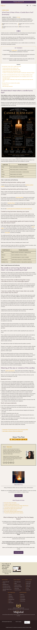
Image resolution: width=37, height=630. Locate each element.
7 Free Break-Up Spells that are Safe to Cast (13, 507)
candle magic (14, 50)
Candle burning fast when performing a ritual (11, 69)
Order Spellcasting (18, 552)
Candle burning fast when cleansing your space (11, 71)
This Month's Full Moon (6, 586)
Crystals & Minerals (18, 589)
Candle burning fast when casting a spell (10, 68)
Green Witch (28, 586)
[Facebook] (11, 439)
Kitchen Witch (28, 583)
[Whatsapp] (18, 439)
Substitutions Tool (5, 584)
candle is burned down (10, 370)
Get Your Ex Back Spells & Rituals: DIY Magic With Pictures (16, 505)
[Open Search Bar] (30, 5)
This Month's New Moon (7, 587)
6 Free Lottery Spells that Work (10, 510)
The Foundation (22, 599)
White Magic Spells (18, 581)
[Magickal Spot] (2, 5)
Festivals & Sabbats (18, 585)
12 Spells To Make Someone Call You (11, 504)
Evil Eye (27, 588)
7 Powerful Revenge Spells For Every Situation (13, 512)
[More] (25, 439)
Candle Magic (5, 10)
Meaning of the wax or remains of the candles (11, 83)
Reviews (10, 601)
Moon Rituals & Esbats (18, 586)
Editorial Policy (22, 601)
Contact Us (18, 2)
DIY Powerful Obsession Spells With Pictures (13, 511)
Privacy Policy (22, 596)
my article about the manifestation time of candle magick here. (19, 208)
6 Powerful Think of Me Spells (10, 502)
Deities (16, 583)
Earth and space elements (7, 86)
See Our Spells (18, 495)
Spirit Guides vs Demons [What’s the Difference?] (12, 431)
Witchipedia (10, 596)
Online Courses (11, 602)
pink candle (7, 232)
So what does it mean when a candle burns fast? (11, 66)
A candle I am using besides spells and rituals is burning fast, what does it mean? (18, 72)
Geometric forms (5, 84)
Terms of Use (22, 597)
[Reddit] (15, 439)
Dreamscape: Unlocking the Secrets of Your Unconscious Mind (15, 429)
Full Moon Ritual (11, 203)
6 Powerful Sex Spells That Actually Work (13, 508)
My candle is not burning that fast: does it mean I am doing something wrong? (17, 74)
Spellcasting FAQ (11, 599)
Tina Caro (18, 17)
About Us (10, 594)
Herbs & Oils (28, 589)
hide (20, 64)
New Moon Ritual (19, 197)
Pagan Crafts (28, 585)
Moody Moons (11, 597)
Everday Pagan (28, 581)
